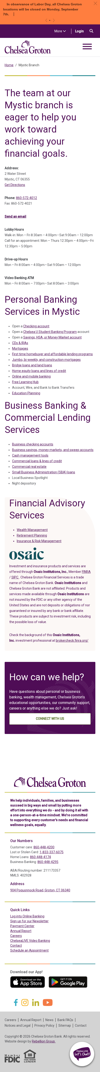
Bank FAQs (65, 1020)
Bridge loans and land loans (32, 365)
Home (9, 65)
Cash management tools (30, 455)
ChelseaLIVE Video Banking (30, 941)
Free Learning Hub (25, 382)
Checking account (36, 326)
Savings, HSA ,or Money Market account (52, 337)
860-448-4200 (43, 847)
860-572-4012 (26, 198)
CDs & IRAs (20, 343)
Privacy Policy (44, 1025)
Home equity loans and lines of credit (39, 371)
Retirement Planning (32, 535)
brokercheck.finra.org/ (72, 640)
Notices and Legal (17, 1025)
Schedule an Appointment (29, 950)
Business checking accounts (32, 444)
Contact (16, 945)
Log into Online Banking (37, 916)
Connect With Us (50, 718)
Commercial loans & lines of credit (37, 461)
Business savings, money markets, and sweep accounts (52, 450)
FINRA (86, 572)
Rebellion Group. (44, 1041)
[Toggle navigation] (87, 47)
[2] (50, 20)
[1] (49, 20)
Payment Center (32, 926)
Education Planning (26, 393)
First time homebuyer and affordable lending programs (52, 354)
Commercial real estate (29, 466)
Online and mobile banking (31, 376)
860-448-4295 (47, 862)
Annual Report (20, 931)
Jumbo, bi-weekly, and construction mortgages (46, 360)
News (49, 1020)
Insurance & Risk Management (39, 541)
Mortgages (20, 348)
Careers (16, 936)
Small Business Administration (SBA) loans (43, 472)
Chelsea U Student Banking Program (50, 332)
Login (81, 31)
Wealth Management (32, 530)
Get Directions (15, 185)
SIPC (15, 577)
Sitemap (64, 1025)
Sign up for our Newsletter (29, 921)
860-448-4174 (40, 857)
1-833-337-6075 (51, 852)
